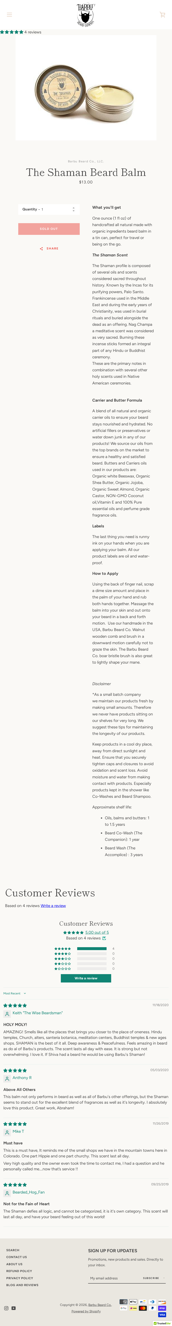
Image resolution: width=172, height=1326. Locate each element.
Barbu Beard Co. (99, 1305)
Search (13, 1250)
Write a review (53, 905)
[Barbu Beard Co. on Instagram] (6, 1308)
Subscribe (151, 1278)
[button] (12, 32)
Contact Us (16, 1257)
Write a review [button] (86, 978)
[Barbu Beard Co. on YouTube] (14, 1308)
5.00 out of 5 (97, 932)
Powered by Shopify (86, 1311)
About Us (14, 1264)
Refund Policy (19, 1271)
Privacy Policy (19, 1278)
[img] (15, 1005)
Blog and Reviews (22, 1285)
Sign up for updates (112, 1250)
